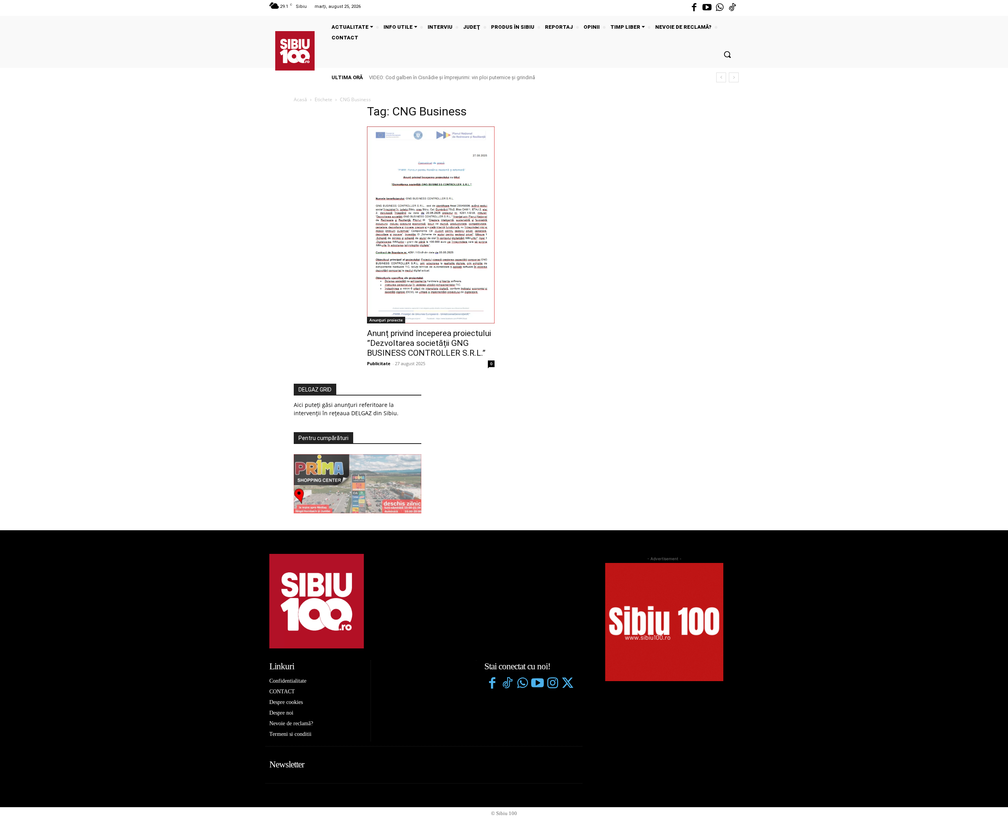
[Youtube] (706, 8)
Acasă (300, 99)
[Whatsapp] (719, 8)
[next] (734, 77)
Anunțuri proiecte (386, 320)
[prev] (721, 77)
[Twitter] (567, 683)
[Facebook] (694, 8)
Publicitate (379, 363)
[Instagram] (552, 683)
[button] (727, 54)
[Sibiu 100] (295, 51)
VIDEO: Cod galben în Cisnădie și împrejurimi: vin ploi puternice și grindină (452, 77)
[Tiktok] (732, 8)
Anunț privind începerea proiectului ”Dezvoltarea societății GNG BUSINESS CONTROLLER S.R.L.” (429, 343)
